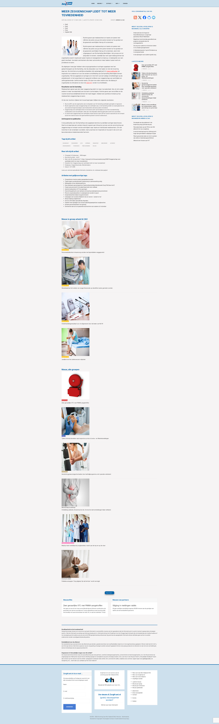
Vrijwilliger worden (137, 678)
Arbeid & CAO (120, 20)
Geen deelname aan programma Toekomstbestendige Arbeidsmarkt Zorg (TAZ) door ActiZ (90, 185)
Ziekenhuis (65, 471)
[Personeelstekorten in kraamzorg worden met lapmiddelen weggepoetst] (75, 235)
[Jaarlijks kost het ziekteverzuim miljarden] (75, 342)
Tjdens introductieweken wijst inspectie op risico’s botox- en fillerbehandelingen (85, 438)
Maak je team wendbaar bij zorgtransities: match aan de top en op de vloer (83, 545)
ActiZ (81, 143)
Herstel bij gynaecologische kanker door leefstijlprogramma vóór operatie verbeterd (86, 474)
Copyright (99, 718)
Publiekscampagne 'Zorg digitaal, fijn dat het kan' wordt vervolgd (81, 581)
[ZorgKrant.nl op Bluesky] (149, 17)
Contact (134, 694)
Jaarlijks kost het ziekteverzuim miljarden (73, 359)
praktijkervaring (86, 145)
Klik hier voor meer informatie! (109, 705)
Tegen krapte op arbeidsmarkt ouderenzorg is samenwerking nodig (83, 181)
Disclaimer (93, 718)
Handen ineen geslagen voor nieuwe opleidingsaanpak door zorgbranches (85, 202)
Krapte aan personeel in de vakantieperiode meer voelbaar (81, 187)
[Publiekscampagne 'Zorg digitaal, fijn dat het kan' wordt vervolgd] (75, 563)
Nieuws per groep (137, 683)
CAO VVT (89, 83)
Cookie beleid (118, 718)
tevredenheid (76, 145)
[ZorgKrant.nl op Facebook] (144, 17)
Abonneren (69, 706)
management (95, 143)
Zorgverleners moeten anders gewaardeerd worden (79, 179)
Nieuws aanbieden (137, 687)
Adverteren (135, 691)
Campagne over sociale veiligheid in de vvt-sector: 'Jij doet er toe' (83, 197)
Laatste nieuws (136, 682)
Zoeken (134, 701)
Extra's (134, 698)
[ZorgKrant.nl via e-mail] (154, 17)
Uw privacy (126, 718)
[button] (100, 3)
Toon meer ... (109, 593)
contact (82, 660)
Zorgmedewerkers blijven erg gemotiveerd (76, 195)
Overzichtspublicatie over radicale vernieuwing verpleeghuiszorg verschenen (86, 191)
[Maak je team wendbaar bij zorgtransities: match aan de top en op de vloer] (75, 528)
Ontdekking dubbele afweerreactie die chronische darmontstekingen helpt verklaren (86, 510)
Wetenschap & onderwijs (68, 507)
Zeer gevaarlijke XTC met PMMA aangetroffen (75, 403)
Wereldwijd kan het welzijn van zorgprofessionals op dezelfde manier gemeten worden (87, 288)
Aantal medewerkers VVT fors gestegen (76, 189)
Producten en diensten (68, 543)
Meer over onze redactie (139, 676)
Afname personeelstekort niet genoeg (75, 204)
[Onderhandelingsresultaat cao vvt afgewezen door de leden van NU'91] (75, 306)
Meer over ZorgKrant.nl (138, 674)
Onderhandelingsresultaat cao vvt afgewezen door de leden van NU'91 (82, 324)
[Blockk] (67, 3)
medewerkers (74, 143)
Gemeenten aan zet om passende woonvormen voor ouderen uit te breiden (85, 206)
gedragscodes (147, 658)
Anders (64, 436)
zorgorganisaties (66, 145)
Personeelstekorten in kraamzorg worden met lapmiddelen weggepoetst (83, 252)
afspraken (87, 143)
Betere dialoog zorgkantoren (73, 198)
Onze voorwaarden (137, 692)
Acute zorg (65, 400)
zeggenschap (66, 143)
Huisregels (106, 718)
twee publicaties (112, 71)
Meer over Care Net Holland (139, 673)
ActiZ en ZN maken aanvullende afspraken (76, 200)
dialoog (94, 145)
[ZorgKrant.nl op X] (139, 17)
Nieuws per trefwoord (138, 685)
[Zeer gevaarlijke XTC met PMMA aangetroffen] (75, 385)
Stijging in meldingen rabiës (124, 605)
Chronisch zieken (66, 579)
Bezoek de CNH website (105, 685)
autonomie (112, 143)
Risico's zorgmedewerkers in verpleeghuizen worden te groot (82, 193)
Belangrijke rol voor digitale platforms (75, 183)
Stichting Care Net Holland (105, 716)
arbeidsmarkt (104, 143)
